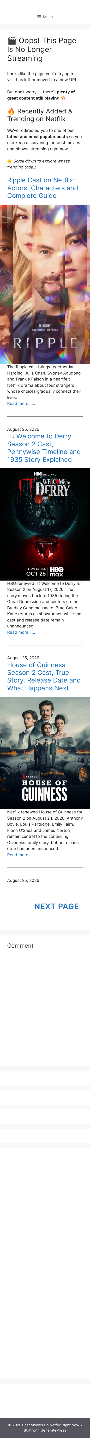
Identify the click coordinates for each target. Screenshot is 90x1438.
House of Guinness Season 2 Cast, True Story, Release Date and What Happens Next (44, 676)
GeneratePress (53, 1430)
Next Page (56, 906)
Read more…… (21, 403)
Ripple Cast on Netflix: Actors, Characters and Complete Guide (42, 188)
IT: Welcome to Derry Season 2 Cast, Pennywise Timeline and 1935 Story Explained (44, 447)
